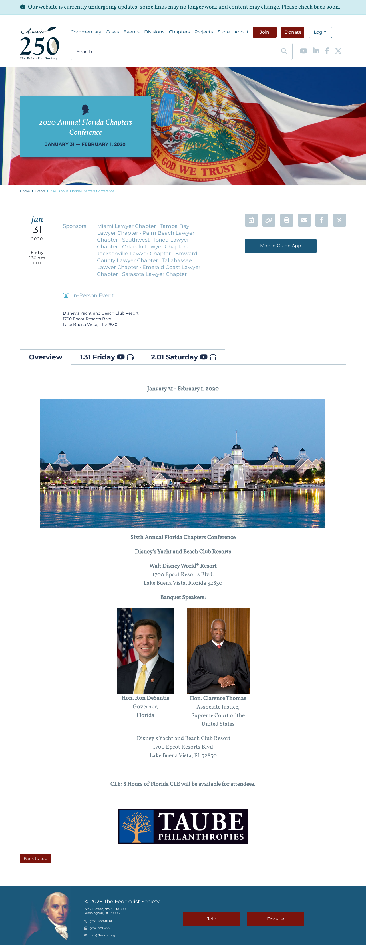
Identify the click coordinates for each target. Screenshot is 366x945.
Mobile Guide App (280, 245)
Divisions (154, 32)
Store (224, 32)
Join (264, 32)
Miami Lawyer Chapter (127, 226)
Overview (45, 357)
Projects (203, 32)
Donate (293, 32)
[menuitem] (86, 32)
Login (320, 32)
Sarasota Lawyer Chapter (154, 274)
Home (25, 191)
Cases (112, 32)
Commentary (86, 32)
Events (132, 32)
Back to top (35, 858)
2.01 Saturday (175, 357)
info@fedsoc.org (102, 935)
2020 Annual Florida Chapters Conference (82, 191)
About (241, 32)
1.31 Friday (98, 357)
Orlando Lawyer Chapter (154, 247)
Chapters (179, 32)
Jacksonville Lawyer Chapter (134, 253)
